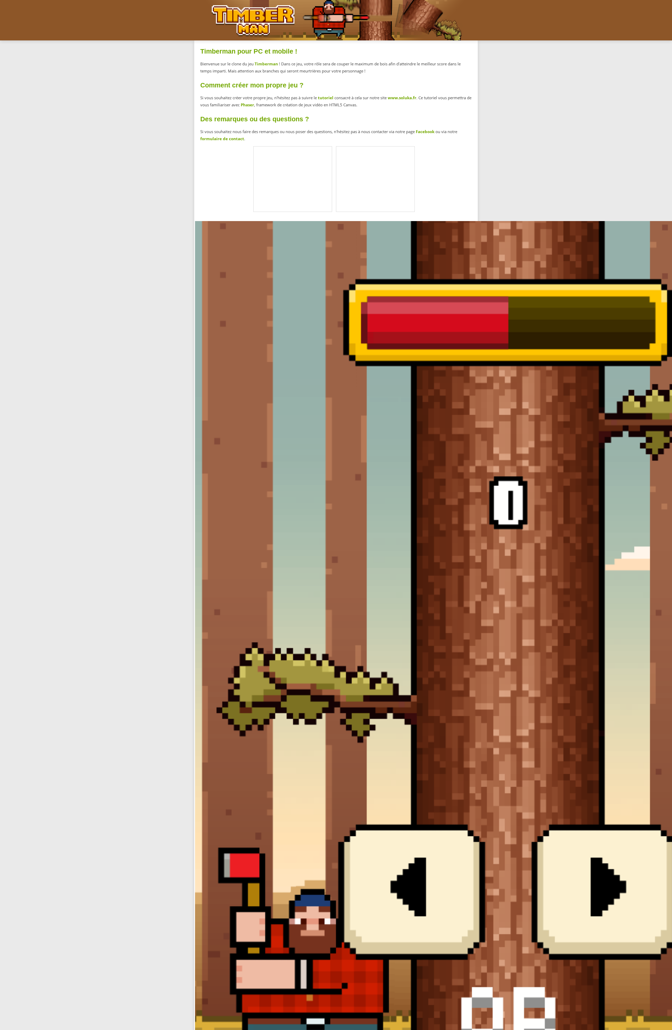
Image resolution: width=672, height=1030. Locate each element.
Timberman (266, 63)
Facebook (425, 131)
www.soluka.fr (402, 97)
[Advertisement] (293, 179)
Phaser (247, 104)
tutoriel (325, 97)
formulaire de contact (222, 138)
